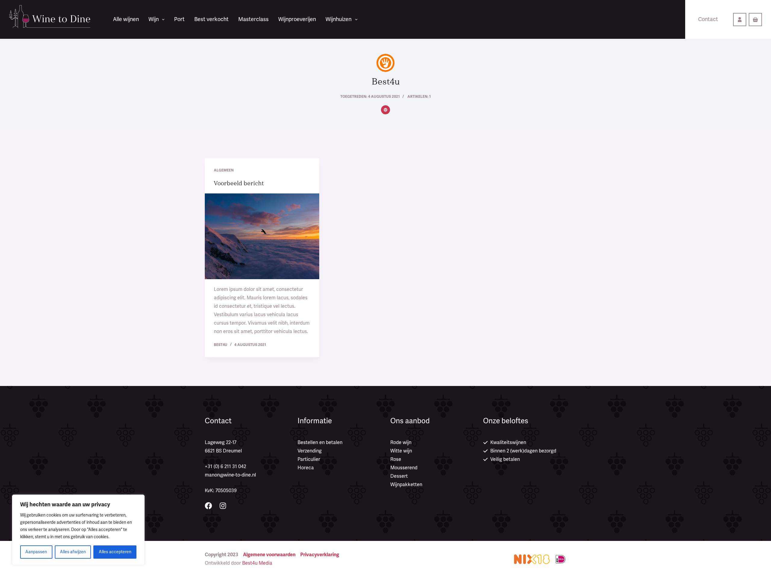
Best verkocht (211, 19)
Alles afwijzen (73, 551)
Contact (708, 19)
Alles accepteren (115, 551)
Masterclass (253, 19)
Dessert (399, 476)
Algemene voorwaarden (269, 555)
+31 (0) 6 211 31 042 (225, 467)
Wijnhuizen (338, 19)
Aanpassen (36, 551)
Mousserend (403, 468)
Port (179, 19)
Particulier (309, 459)
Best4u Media (257, 563)
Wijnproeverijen (297, 19)
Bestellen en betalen (320, 443)
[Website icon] (385, 109)
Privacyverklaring (319, 555)
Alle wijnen (126, 19)
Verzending (310, 451)
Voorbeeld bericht (239, 183)
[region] (78, 530)
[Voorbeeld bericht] (262, 236)
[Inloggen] (739, 19)
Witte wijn (401, 451)
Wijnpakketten (406, 485)
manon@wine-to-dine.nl (230, 475)
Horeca (306, 468)
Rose (395, 459)
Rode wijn (400, 443)
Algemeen (224, 170)
